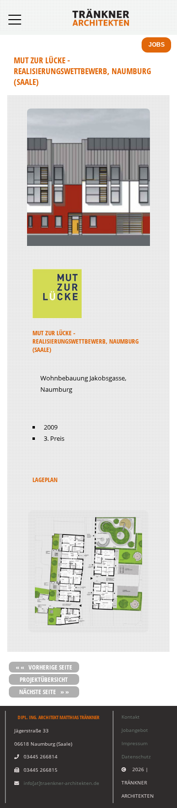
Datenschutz (136, 757)
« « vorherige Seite (44, 667)
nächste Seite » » (44, 691)
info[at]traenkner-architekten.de (61, 783)
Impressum (134, 743)
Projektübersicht (44, 679)
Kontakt (130, 717)
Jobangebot (134, 730)
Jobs (156, 44)
